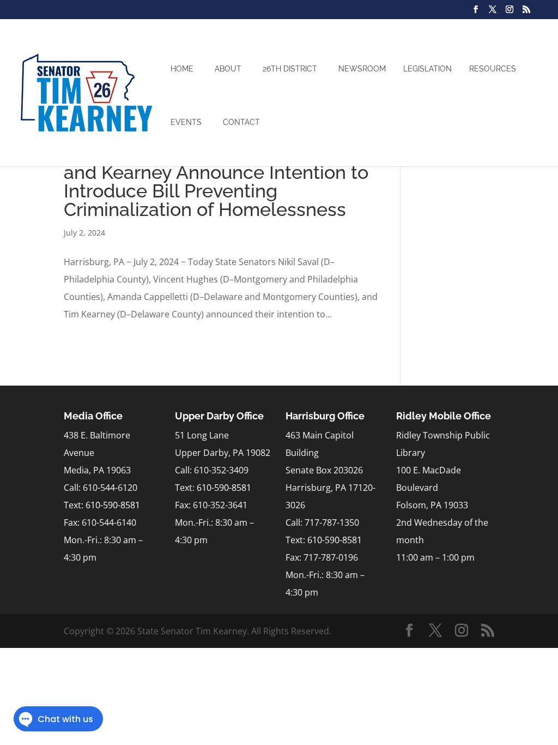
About (228, 68)
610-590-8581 (113, 505)
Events (186, 122)
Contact (241, 122)
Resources (492, 68)
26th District (290, 68)
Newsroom (362, 68)
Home (182, 68)
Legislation (427, 68)
